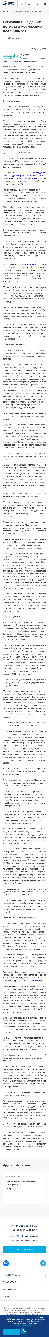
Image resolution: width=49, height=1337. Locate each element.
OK (11, 1332)
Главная (5, 12)
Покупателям (10, 1282)
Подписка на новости (24, 1249)
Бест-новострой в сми (33, 12)
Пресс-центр (17, 12)
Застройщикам (11, 1290)
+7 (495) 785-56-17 (24, 1225)
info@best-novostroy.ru (24, 1236)
